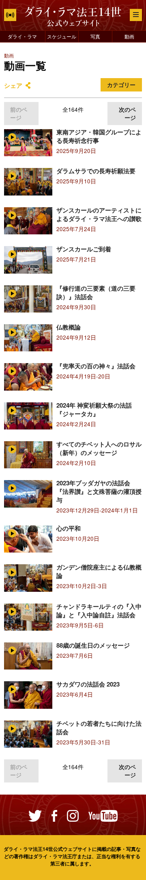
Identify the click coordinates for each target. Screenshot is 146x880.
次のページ (127, 113)
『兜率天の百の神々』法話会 (95, 365)
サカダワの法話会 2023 (88, 684)
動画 (129, 36)
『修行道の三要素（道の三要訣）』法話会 (95, 292)
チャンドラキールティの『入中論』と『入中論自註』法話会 (99, 610)
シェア (13, 85)
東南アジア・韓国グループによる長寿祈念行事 (99, 136)
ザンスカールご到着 (83, 248)
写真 (95, 36)
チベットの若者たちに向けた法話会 (99, 727)
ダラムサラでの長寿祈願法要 (95, 170)
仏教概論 (68, 327)
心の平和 (68, 528)
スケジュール (61, 36)
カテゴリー (121, 85)
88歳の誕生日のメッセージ (93, 645)
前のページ (18, 113)
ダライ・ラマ (22, 36)
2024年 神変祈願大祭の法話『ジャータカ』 (94, 409)
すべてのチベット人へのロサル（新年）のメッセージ (99, 448)
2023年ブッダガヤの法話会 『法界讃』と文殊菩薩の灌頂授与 (99, 491)
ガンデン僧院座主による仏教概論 (99, 571)
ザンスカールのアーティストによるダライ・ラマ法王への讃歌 (99, 214)
